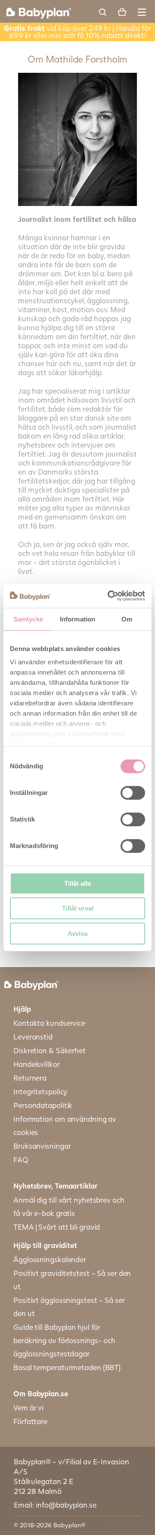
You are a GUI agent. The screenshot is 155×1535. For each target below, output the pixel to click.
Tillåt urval (77, 908)
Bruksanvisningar (42, 1145)
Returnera (29, 1077)
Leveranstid (33, 1036)
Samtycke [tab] (28, 619)
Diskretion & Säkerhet (49, 1050)
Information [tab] (77, 619)
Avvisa (77, 933)
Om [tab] (126, 619)
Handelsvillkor (36, 1064)
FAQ (20, 1159)
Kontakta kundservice (49, 1022)
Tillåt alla (77, 883)
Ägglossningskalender (49, 1259)
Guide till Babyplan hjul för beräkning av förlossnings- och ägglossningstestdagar (64, 1340)
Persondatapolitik (42, 1105)
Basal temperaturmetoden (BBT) (67, 1367)
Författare (30, 1421)
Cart (122, 12)
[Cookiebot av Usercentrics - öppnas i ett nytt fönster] (109, 595)
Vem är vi (28, 1407)
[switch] (133, 793)
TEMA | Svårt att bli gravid (56, 1226)
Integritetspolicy (40, 1091)
